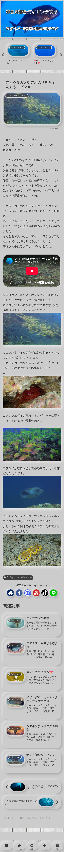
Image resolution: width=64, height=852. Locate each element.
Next (61, 55)
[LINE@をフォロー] (53, 593)
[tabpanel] (18, 54)
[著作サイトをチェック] (11, 593)
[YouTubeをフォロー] (36, 593)
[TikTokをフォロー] (45, 593)
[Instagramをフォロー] (28, 593)
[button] (55, 611)
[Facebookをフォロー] (19, 593)
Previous (2, 55)
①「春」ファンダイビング (19, 577)
